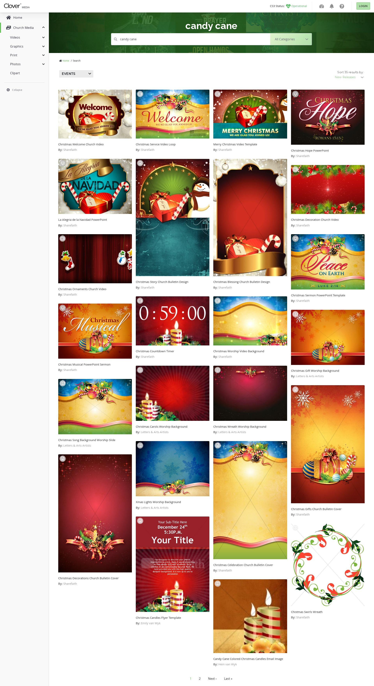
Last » (228, 678)
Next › (212, 678)
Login (363, 6)
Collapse (17, 89)
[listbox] (349, 77)
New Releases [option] (345, 77)
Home (66, 60)
